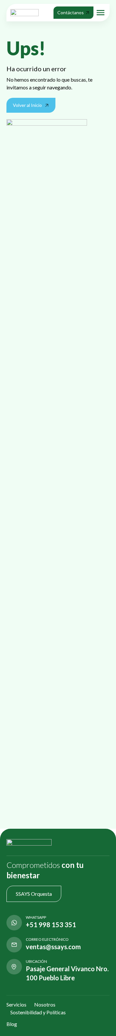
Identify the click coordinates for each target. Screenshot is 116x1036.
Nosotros (44, 1004)
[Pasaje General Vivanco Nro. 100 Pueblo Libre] (14, 966)
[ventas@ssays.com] (14, 944)
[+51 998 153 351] (14, 922)
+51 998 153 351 (51, 924)
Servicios (16, 1004)
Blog (11, 1024)
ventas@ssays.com (53, 947)
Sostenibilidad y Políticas (38, 1012)
